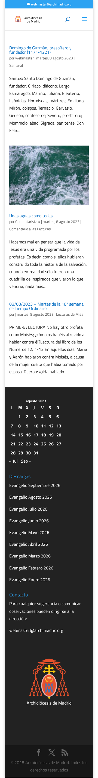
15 (20, 435)
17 (35, 435)
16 (28, 435)
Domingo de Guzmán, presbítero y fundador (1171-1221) (40, 49)
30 (28, 453)
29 (20, 453)
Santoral (16, 65)
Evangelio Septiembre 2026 (34, 485)
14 (13, 435)
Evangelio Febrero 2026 (31, 568)
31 (35, 453)
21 (13, 444)
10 (35, 426)
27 (58, 444)
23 (28, 444)
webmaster (24, 58)
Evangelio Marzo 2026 (30, 556)
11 (43, 426)
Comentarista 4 (27, 221)
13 (58, 426)
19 (51, 435)
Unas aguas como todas (31, 215)
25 (43, 444)
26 (51, 444)
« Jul (13, 461)
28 (13, 453)
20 (58, 435)
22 (20, 444)
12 (51, 426)
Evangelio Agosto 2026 (30, 497)
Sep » (26, 461)
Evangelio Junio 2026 (29, 520)
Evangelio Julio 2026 (28, 509)
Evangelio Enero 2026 (29, 579)
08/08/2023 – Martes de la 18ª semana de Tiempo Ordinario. (46, 306)
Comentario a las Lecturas (30, 229)
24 (35, 444)
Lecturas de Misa (69, 314)
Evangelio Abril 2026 (28, 544)
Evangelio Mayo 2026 (29, 532)
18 (43, 435)
